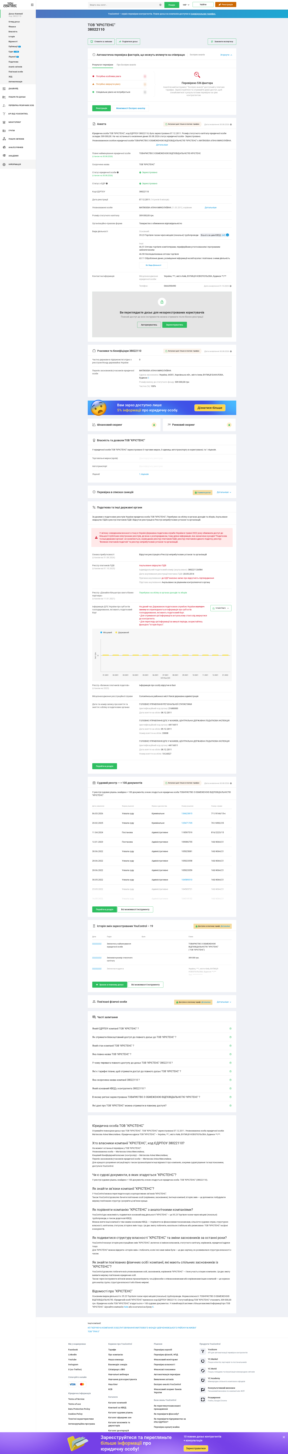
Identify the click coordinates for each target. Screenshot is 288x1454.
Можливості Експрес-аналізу (130, 108)
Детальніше (210, 207)
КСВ (110, 1389)
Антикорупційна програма (81, 1424)
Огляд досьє (14, 22)
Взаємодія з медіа (117, 1364)
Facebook (73, 1349)
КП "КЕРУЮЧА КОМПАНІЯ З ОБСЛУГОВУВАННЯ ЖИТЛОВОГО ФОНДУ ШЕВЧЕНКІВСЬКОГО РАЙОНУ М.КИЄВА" (142, 1328)
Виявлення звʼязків (164, 1379)
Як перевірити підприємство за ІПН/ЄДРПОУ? (170, 1420)
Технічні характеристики (81, 1419)
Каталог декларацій (118, 1430)
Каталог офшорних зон (119, 1417)
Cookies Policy (75, 1414)
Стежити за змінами (103, 42)
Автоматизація (15, 81)
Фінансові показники (164, 1369)
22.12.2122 (97, 958)
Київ (126, 1307)
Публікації (14, 46)
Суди (13, 51)
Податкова (13, 62)
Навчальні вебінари (118, 1374)
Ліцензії (13, 57)
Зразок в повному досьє (111, 984)
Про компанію (115, 1354)
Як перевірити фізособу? (166, 1414)
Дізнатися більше (210, 408)
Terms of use (74, 1404)
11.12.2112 (97, 969)
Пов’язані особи (16, 72)
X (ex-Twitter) (75, 1369)
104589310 (187, 879)
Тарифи (112, 1349)
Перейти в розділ (104, 766)
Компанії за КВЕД (117, 1407)
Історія (12, 36)
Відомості (13, 41)
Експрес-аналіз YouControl (167, 1384)
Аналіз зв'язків (15, 67)
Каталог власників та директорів (119, 1424)
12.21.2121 (97, 944)
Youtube (72, 1359)
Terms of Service (76, 1399)
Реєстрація (227, 4)
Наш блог (113, 1384)
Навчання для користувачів (122, 1379)
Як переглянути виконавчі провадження (167, 1407)
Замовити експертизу (223, 42)
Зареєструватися (196, 1448)
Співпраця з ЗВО (116, 1369)
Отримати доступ (204, 493)
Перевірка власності (164, 1364)
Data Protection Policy (79, 1409)
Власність (13, 31)
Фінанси (12, 27)
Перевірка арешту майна (167, 1427)
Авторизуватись (149, 325)
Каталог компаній (117, 1402)
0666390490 (170, 286)
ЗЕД (10, 77)
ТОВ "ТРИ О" (93, 1331)
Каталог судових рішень (120, 1412)
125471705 (187, 823)
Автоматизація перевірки (167, 1374)
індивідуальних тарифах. (203, 14)
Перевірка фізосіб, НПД (166, 1354)
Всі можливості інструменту (135, 909)
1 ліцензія (144, 474)
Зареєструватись (174, 325)
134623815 (187, 813)
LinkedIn (72, 1354)
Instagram (73, 1364)
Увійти (203, 4)
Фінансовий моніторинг (166, 1359)
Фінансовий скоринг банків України (168, 1391)
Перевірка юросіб (163, 1349)
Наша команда (116, 1359)
